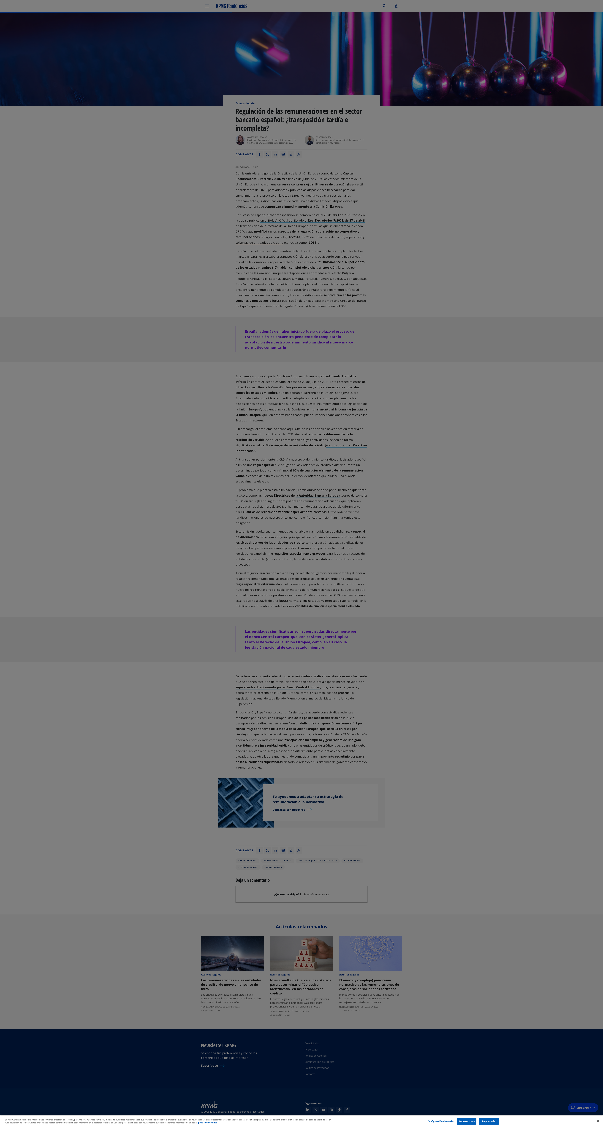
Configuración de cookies (441, 1121)
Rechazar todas (467, 1121)
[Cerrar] (598, 1121)
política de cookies (207, 1122)
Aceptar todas (489, 1121)
